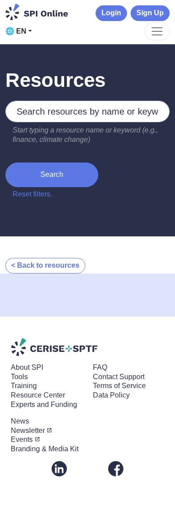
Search (51, 174)
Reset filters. (32, 194)
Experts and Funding (44, 404)
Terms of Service (119, 385)
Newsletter (28, 430)
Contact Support (118, 377)
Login (111, 13)
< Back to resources (45, 265)
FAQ (100, 367)
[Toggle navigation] (157, 31)
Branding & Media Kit (45, 449)
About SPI (27, 367)
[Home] (36, 12)
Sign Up (150, 13)
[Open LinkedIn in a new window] (59, 468)
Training (24, 385)
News (20, 421)
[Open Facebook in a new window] (115, 468)
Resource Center (38, 395)
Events (22, 439)
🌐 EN (15, 31)
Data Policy (111, 395)
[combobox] (87, 111)
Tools (19, 377)
